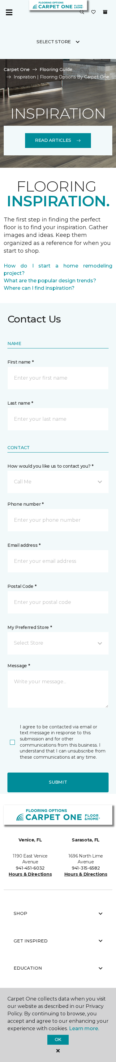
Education (28, 968)
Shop (20, 913)
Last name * (20, 403)
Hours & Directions (30, 874)
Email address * (24, 545)
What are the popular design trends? (50, 281)
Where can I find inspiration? (39, 288)
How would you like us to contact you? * (50, 466)
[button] (82, 12)
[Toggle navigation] (9, 12)
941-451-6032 (30, 868)
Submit (58, 782)
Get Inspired (31, 941)
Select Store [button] (54, 41)
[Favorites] (93, 12)
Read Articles (53, 140)
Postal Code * (21, 586)
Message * (18, 666)
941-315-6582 (86, 868)
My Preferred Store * (29, 627)
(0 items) (105, 12)
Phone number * (25, 504)
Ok (58, 1039)
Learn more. (84, 1028)
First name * (20, 362)
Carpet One (17, 69)
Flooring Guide (56, 69)
